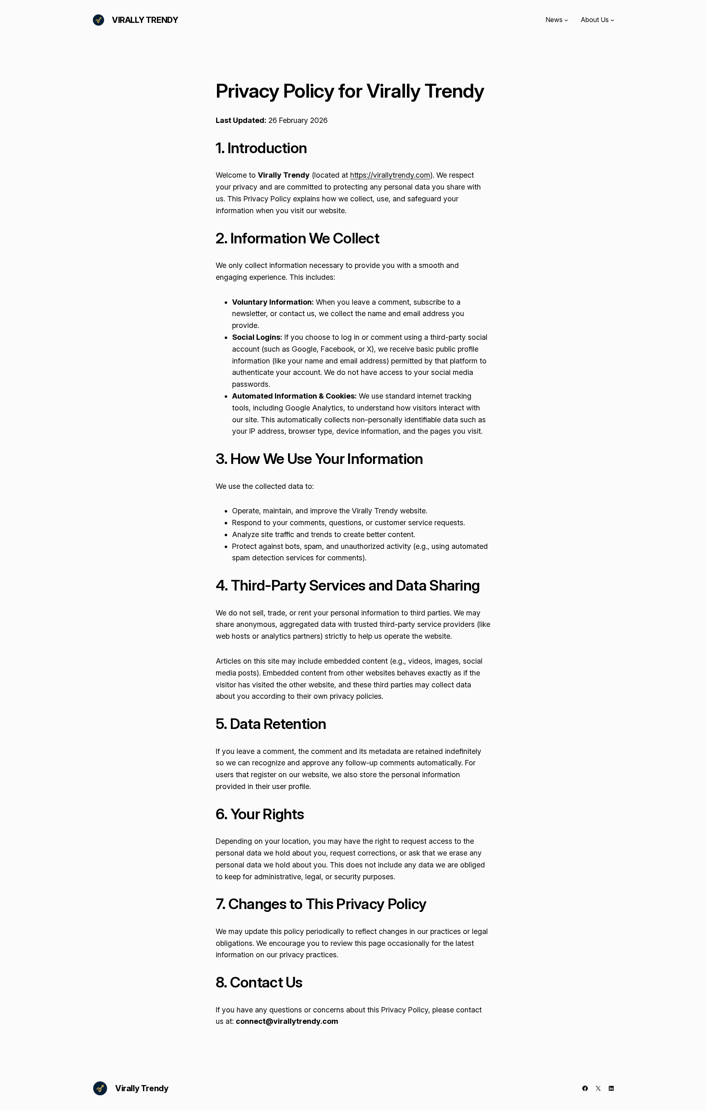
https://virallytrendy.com (390, 175)
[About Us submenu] (612, 20)
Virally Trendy (145, 20)
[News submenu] (566, 20)
